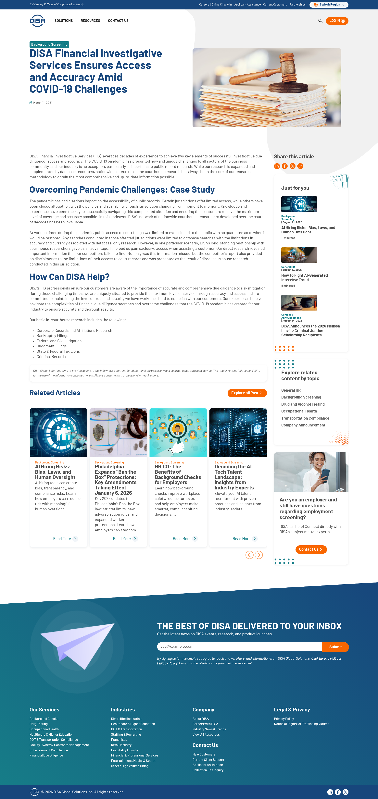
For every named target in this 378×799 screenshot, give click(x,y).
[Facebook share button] (285, 166)
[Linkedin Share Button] (277, 166)
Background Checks (44, 718)
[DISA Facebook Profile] (338, 792)
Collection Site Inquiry (208, 770)
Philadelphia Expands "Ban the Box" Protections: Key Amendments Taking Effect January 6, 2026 (116, 480)
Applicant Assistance (208, 765)
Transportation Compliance (305, 418)
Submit (335, 647)
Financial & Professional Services (134, 755)
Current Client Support (208, 759)
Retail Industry (121, 744)
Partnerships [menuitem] (297, 4)
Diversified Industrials (126, 718)
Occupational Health (299, 411)
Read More (62, 539)
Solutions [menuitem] (64, 21)
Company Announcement (303, 425)
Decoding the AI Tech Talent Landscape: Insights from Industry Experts (234, 477)
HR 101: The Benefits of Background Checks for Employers (178, 474)
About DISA (201, 718)
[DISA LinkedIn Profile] (330, 792)
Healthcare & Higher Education (51, 734)
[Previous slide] (250, 555)
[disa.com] (37, 21)
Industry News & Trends (209, 729)
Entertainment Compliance (49, 750)
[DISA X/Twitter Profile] (345, 792)
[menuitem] (320, 21)
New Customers (204, 754)
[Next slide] (259, 555)
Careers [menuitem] (204, 4)
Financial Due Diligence (46, 755)
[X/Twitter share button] (293, 166)
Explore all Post (244, 393)
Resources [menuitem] (90, 21)
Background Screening (301, 397)
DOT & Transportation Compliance (54, 739)
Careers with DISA (205, 724)
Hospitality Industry (125, 750)
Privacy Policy (284, 718)
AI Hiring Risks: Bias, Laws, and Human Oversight (55, 472)
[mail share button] (300, 166)
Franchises (119, 739)
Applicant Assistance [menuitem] (247, 4)
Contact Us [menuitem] (118, 21)
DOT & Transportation (126, 729)
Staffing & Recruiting (126, 734)
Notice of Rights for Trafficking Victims (301, 724)
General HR (291, 390)
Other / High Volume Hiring (129, 766)
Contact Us (309, 549)
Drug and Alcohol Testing (303, 404)
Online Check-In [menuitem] (222, 4)
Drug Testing (39, 724)
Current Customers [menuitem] (275, 4)
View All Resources (206, 734)
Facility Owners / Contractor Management (59, 744)
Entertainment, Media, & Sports (133, 760)
